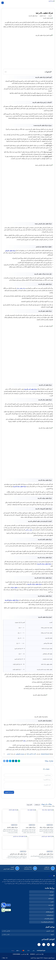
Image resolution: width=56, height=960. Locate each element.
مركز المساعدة (50, 915)
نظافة (24, 740)
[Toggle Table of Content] (6, 71)
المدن (52, 901)
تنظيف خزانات (13, 587)
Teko (4, 957)
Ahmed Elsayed (45, 754)
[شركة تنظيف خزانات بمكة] (46, 816)
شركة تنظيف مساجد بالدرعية (44, 563)
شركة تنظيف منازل (21, 288)
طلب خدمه (50, 905)
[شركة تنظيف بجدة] (28, 816)
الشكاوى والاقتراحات (48, 918)
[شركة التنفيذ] (52, 876)
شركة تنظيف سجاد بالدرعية (19, 486)
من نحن (51, 891)
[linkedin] (38, 944)
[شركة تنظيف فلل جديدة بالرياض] (14, 842)
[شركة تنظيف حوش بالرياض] (41, 842)
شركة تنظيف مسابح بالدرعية (12, 600)
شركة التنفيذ (33, 958)
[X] (48, 944)
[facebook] (53, 944)
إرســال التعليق (9, 792)
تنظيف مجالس (28, 529)
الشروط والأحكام (49, 911)
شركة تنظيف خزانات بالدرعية (34, 584)
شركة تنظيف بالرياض (10, 250)
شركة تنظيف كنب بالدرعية (30, 389)
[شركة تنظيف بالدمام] (10, 816)
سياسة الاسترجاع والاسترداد (47, 922)
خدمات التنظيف (20, 754)
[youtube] (43, 944)
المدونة (51, 908)
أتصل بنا (51, 895)
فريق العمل (50, 898)
